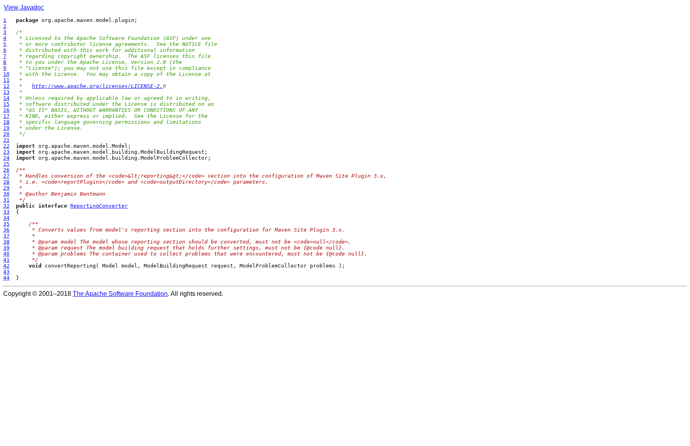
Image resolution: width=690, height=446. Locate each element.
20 (6, 134)
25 (6, 164)
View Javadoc (24, 7)
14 (6, 98)
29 (6, 188)
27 (6, 176)
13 (6, 92)
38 (6, 242)
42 (6, 266)
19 (6, 128)
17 (6, 116)
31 (6, 200)
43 (6, 272)
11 (6, 80)
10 (6, 74)
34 (6, 218)
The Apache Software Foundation (120, 293)
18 (6, 122)
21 (6, 140)
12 (6, 86)
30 (6, 194)
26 (6, 170)
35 (6, 224)
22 (6, 146)
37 (6, 236)
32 (6, 206)
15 (6, 104)
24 (6, 158)
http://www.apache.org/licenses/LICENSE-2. (97, 86)
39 (6, 248)
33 (6, 212)
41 (6, 260)
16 (6, 110)
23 (6, 152)
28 (6, 182)
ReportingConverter (99, 206)
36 (6, 230)
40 (6, 254)
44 (6, 278)
